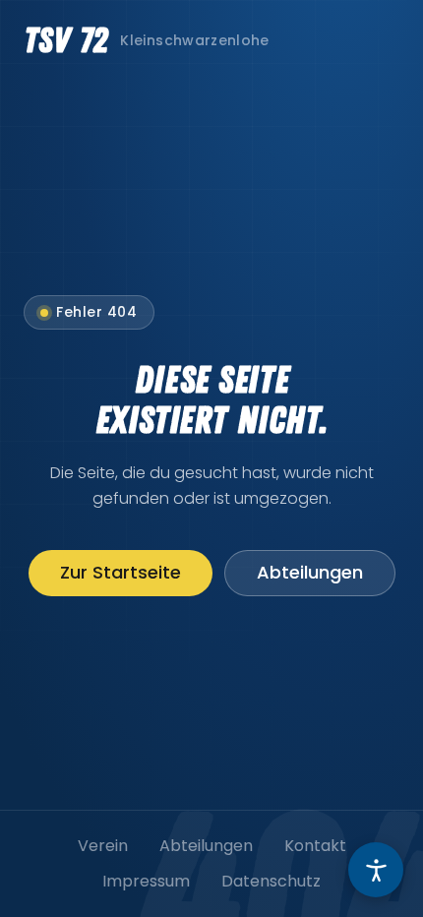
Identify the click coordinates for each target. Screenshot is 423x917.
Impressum (146, 881)
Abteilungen (310, 572)
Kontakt (315, 845)
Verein (103, 845)
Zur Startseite (120, 572)
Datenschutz (271, 881)
